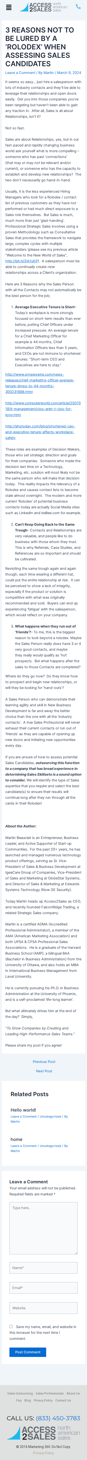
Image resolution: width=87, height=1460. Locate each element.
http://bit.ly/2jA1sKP (21, 261)
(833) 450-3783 (58, 1418)
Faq (19, 1400)
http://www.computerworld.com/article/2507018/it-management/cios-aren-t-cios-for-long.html (43, 409)
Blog (27, 1400)
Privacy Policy (43, 1400)
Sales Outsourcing (20, 1393)
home (16, 1139)
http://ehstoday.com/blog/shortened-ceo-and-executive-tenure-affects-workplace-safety (40, 432)
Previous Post (44, 1062)
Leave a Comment (20, 73)
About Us (73, 1393)
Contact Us (63, 1400)
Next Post (44, 1071)
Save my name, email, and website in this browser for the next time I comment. (42, 1333)
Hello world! (23, 1110)
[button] (9, 7)
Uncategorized (50, 1116)
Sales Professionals (50, 1393)
